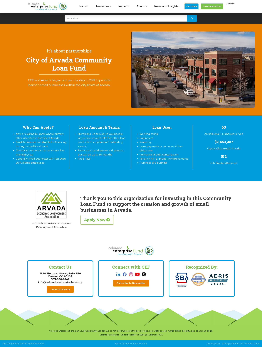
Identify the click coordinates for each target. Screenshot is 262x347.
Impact (123, 6)
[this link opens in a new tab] (118, 274)
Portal (212, 6)
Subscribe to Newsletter (131, 283)
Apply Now (95, 220)
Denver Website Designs (32, 343)
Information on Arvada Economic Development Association (51, 225)
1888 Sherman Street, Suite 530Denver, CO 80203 (60, 275)
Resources (102, 6)
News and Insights (166, 6)
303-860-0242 (60, 279)
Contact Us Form (60, 289)
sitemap (226, 343)
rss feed (248, 343)
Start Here (191, 6)
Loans (83, 6)
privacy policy (213, 343)
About (141, 6)
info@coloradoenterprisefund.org (60, 282)
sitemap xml (237, 343)
